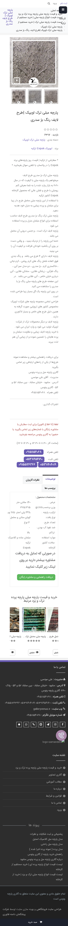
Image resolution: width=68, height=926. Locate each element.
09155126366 (27, 465)
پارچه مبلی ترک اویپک (34, 140)
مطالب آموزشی (54, 782)
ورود (59, 810)
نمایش (31, 652)
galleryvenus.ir (41, 709)
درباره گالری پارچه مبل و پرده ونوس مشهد (41, 859)
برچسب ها (50, 488)
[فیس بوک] (62, 724)
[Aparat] (41, 724)
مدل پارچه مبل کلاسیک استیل (48, 839)
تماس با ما (56, 803)
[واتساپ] (26, 724)
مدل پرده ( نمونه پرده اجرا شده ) (46, 849)
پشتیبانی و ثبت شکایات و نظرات (46, 834)
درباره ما (58, 789)
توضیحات (50, 479)
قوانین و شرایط (54, 796)
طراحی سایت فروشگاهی (48, 909)
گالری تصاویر (55, 775)
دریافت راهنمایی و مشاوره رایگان (36, 577)
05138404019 (48, 465)
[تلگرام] (48, 724)
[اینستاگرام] (55, 724)
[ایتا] (33, 724)
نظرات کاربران (32, 480)
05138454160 (34, 459)
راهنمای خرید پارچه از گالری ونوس (45, 854)
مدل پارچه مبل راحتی (52, 844)
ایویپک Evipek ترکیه (41, 148)
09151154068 (34, 452)
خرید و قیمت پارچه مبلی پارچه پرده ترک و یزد (38, 768)
